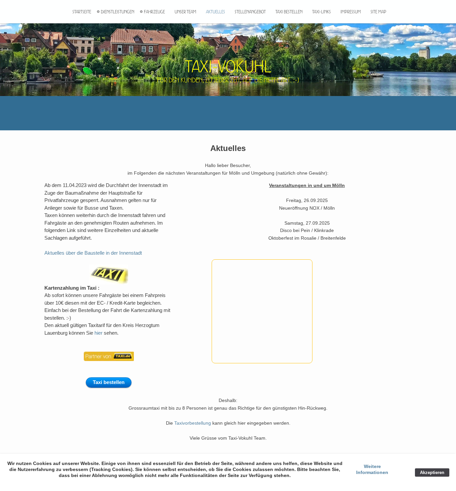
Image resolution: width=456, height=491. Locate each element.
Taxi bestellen (288, 11)
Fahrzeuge (154, 11)
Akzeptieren (432, 472)
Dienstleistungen (117, 11)
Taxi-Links (321, 11)
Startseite (81, 11)
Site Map (378, 11)
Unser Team (185, 11)
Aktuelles (215, 11)
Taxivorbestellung (192, 423)
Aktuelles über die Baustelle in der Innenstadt (93, 253)
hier (99, 333)
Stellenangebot (250, 11)
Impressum (350, 11)
